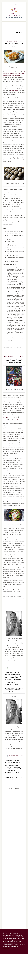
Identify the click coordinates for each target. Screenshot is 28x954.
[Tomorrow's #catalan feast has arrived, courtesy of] (14, 878)
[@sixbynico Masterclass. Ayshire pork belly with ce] (14, 905)
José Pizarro (9, 41)
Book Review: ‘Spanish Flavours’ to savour (14, 361)
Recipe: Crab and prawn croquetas (14, 44)
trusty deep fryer (14, 90)
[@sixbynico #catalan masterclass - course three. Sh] (14, 848)
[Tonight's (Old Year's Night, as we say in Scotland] (14, 916)
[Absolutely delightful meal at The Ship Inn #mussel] (14, 834)
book (5, 356)
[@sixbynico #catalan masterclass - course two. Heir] (14, 859)
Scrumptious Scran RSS (16, 668)
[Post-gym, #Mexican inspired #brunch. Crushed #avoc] (14, 795)
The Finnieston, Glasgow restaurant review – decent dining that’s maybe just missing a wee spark (13, 681)
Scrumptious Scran (16, 347)
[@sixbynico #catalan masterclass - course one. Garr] (14, 870)
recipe (15, 41)
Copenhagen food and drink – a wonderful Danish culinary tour (12, 671)
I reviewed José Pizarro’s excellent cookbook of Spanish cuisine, (14, 73)
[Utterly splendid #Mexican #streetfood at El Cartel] (14, 805)
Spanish (20, 41)
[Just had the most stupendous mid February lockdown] (14, 891)
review (21, 356)
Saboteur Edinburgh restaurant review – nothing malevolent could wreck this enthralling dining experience (14, 690)
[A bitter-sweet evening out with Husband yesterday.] (14, 817)
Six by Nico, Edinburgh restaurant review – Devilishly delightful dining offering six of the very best (13, 676)
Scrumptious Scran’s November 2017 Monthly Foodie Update (13, 685)
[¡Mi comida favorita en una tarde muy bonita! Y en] (14, 926)
